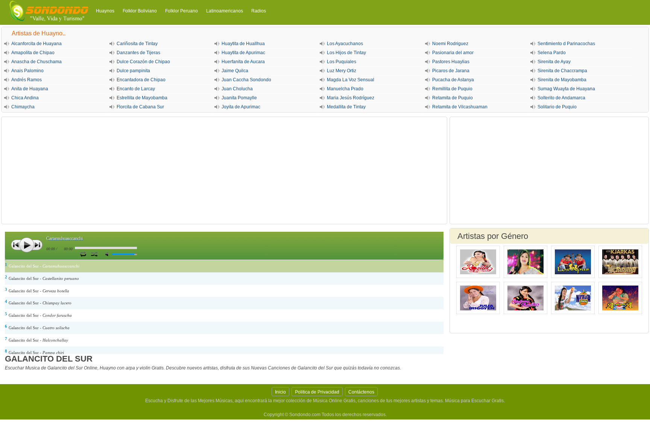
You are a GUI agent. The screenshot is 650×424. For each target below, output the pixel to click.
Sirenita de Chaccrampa (562, 70)
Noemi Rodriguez (450, 43)
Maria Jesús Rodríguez (350, 97)
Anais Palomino (27, 70)
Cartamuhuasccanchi (64, 238)
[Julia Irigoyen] (478, 298)
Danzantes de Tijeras (138, 52)
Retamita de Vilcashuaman (459, 106)
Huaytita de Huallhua (243, 43)
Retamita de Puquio (452, 97)
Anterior (16, 245)
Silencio (108, 254)
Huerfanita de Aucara (243, 61)
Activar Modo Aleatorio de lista (94, 254)
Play (26, 244)
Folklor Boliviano (140, 11)
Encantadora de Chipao (141, 79)
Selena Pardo (552, 52)
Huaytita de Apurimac (243, 52)
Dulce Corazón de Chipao (143, 61)
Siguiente (37, 245)
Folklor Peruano (181, 11)
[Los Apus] (573, 261)
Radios (258, 11)
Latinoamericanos (224, 11)
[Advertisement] (224, 170)
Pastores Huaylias (450, 61)
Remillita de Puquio (452, 88)
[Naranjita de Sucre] (573, 298)
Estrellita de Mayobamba (142, 97)
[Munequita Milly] (525, 261)
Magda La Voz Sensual (350, 79)
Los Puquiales (341, 61)
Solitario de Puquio (557, 106)
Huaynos (105, 11)
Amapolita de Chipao (33, 52)
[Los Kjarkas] (620, 261)
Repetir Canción (83, 254)
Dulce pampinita (133, 70)
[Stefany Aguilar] (525, 298)
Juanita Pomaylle (239, 97)
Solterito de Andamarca (561, 97)
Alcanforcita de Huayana (36, 43)
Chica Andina (25, 97)
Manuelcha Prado (345, 88)
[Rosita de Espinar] (478, 261)
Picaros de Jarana (450, 70)
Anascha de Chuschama (36, 61)
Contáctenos (361, 392)
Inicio (280, 392)
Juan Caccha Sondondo (246, 79)
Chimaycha (23, 106)
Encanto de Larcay (136, 88)
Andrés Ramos (26, 79)
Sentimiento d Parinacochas (566, 43)
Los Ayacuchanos (345, 43)
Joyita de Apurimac (241, 106)
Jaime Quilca (235, 70)
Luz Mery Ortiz (341, 70)
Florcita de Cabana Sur (140, 106)
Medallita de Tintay (346, 106)
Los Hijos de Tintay (346, 52)
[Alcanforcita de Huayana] (620, 298)
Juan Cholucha (237, 88)
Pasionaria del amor (453, 52)
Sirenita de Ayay (554, 61)
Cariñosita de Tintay (137, 43)
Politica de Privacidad (317, 392)
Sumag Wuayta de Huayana (566, 88)
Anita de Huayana (29, 88)
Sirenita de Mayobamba (562, 79)
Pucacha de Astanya (453, 79)
